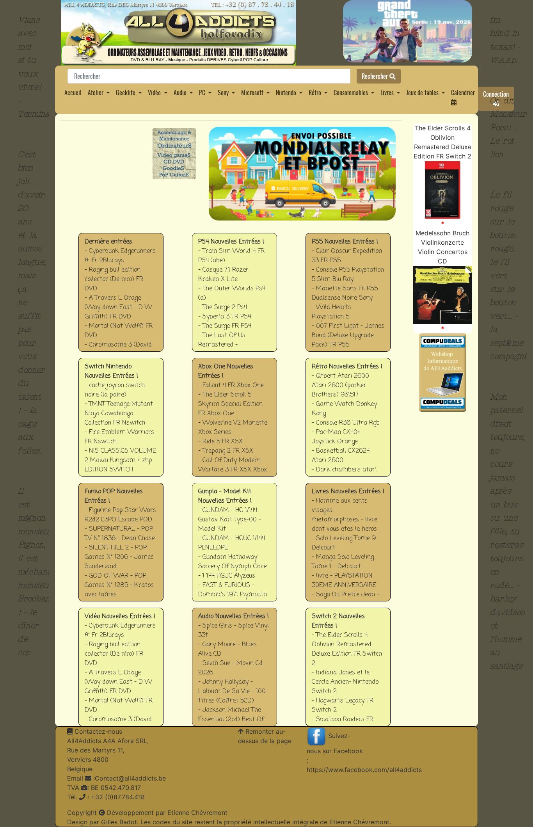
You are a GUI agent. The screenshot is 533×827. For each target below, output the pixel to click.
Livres (387, 92)
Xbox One (237, 417)
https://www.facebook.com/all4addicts (364, 770)
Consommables (351, 92)
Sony (223, 92)
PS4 (238, 292)
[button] (223, 174)
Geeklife (125, 92)
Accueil (73, 92)
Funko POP (120, 548)
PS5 (351, 292)
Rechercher (375, 76)
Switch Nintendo (121, 423)
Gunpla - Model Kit (234, 548)
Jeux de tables (422, 92)
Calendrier (463, 92)
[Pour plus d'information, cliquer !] (442, 189)
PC (202, 92)
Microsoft (252, 92)
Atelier (95, 92)
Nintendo (286, 92)
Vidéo (154, 92)
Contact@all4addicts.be (130, 778)
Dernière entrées (121, 298)
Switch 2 (348, 673)
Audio (180, 92)
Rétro (315, 92)
